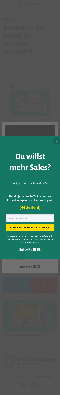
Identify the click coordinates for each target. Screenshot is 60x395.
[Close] (56, 140)
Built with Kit (30, 249)
